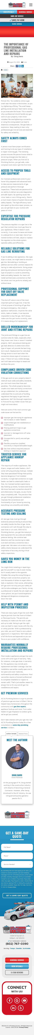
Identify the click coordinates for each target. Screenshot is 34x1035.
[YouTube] (24, 1000)
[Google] (17, 1000)
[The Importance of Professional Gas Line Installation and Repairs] (17, 86)
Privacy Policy (12, 887)
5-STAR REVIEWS (17, 972)
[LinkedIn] (13, 1008)
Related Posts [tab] (23, 733)
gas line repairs (20, 706)
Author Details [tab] (11, 733)
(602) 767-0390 (18, 20)
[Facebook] (9, 1000)
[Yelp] (20, 1008)
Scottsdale (26, 948)
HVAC (5, 70)
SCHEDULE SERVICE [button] (17, 960)
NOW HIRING (17, 24)
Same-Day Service (17, 16)
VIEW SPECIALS (8, 12)
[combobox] (17, 864)
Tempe (12, 948)
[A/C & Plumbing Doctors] (17, 5)
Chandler (19, 948)
